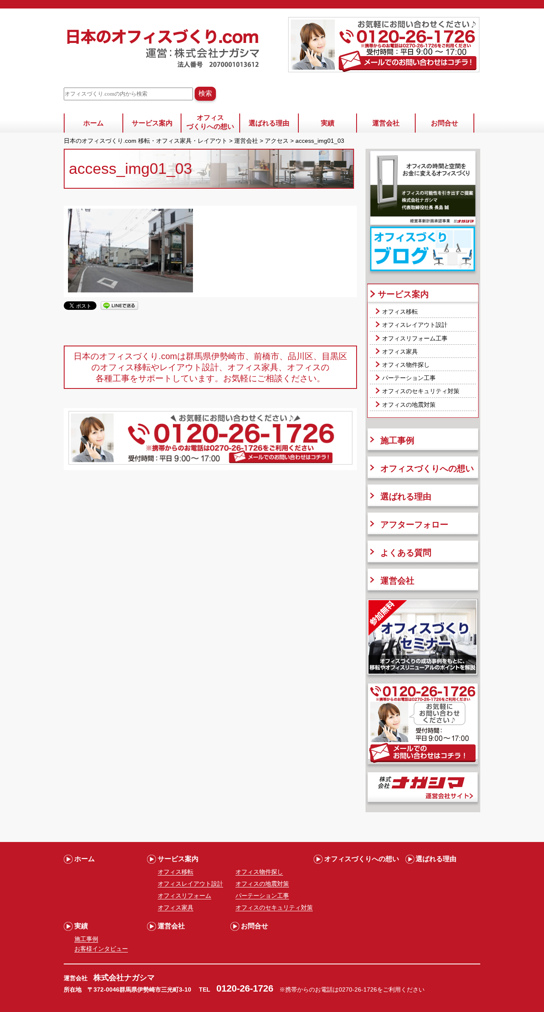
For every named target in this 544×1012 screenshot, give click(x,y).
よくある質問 (405, 552)
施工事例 (397, 440)
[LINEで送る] (119, 305)
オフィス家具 (400, 351)
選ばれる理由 (269, 123)
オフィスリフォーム (184, 895)
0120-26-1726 (244, 988)
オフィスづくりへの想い (210, 122)
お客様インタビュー (101, 948)
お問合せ (444, 123)
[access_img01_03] (130, 290)
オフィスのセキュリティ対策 (420, 391)
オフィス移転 (400, 311)
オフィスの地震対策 (409, 404)
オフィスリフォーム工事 (415, 338)
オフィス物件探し (406, 364)
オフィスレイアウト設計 (415, 324)
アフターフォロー (414, 524)
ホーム (93, 123)
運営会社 (386, 123)
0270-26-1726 (358, 989)
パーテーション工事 (409, 377)
